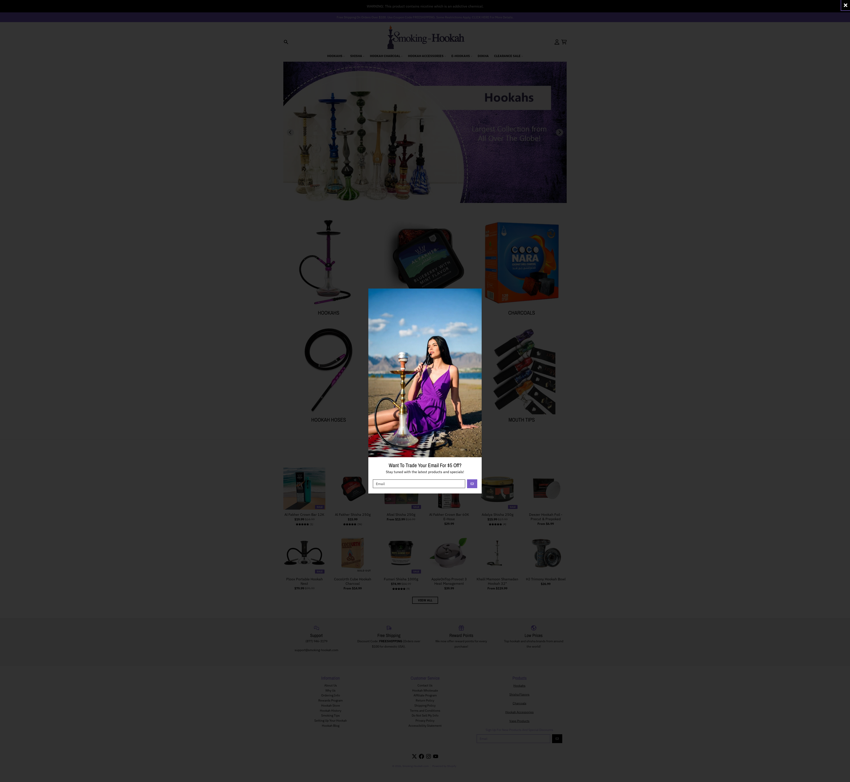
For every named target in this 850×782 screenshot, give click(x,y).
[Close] (845, 5)
